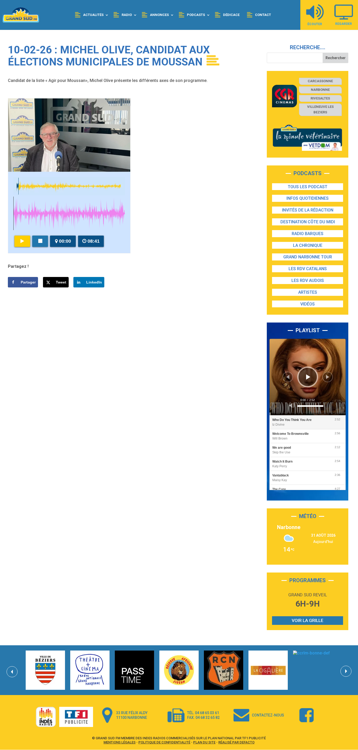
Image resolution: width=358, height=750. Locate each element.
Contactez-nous (268, 715)
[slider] (310, 406)
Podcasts (196, 15)
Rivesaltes (320, 98)
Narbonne (320, 90)
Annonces (159, 15)
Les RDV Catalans (308, 268)
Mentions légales (119, 742)
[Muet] (292, 405)
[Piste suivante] (327, 377)
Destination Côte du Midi (307, 221)
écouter (314, 24)
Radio (127, 15)
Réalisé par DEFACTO (236, 742)
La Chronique (307, 245)
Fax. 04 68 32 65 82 (203, 717)
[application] (307, 377)
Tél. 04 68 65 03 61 (203, 713)
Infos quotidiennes (307, 198)
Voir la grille (307, 620)
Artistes (307, 292)
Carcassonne (320, 81)
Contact (263, 15)
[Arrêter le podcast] (40, 241)
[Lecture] (308, 377)
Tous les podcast (307, 186)
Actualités (93, 15)
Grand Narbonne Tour (307, 256)
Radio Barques (307, 233)
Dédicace (231, 15)
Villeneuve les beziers (320, 109)
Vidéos (307, 304)
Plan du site (204, 742)
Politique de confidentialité (164, 742)
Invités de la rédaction (307, 210)
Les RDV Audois (307, 280)
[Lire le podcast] (22, 241)
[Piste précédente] (287, 377)
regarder (343, 23)
